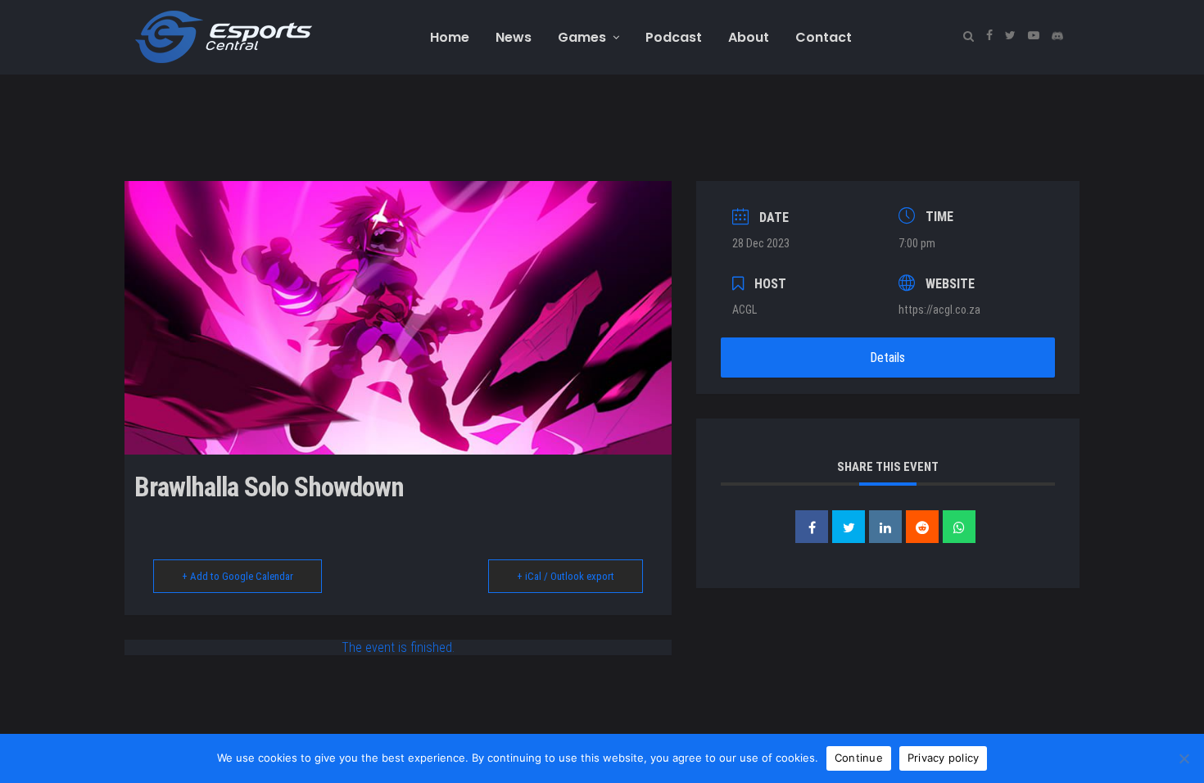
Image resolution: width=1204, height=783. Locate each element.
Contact (823, 37)
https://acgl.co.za (939, 309)
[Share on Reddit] (922, 526)
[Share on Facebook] (811, 526)
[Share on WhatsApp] (959, 526)
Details (887, 357)
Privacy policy (944, 757)
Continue (859, 757)
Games (582, 37)
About (748, 37)
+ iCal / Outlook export (565, 576)
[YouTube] (1033, 35)
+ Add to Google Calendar (237, 576)
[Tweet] (848, 526)
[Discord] (1057, 35)
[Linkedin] (885, 526)
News (514, 37)
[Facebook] (989, 35)
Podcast (673, 37)
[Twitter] (1009, 35)
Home (449, 37)
